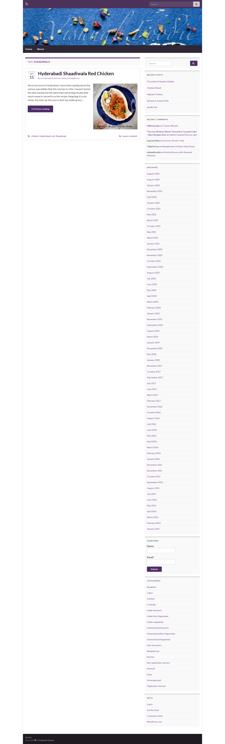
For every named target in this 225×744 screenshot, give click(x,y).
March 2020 (152, 301)
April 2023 (152, 197)
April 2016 (152, 441)
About (40, 48)
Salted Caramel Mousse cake (183, 134)
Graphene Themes (46, 740)
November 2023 (154, 191)
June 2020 (152, 284)
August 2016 (153, 418)
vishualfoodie (46, 78)
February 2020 (154, 307)
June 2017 (152, 389)
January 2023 (153, 202)
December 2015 (154, 464)
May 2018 (151, 354)
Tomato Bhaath (170, 125)
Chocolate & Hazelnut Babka (160, 81)
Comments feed (154, 716)
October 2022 (154, 208)
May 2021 (151, 232)
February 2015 (154, 523)
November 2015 (154, 470)
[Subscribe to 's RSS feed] (26, 3)
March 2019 (152, 336)
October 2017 (154, 371)
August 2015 (153, 488)
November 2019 (154, 319)
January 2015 (153, 529)
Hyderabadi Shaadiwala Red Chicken (76, 73)
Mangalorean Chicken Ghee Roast (178, 146)
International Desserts (158, 627)
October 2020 (154, 261)
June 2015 (152, 499)
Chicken (57, 78)
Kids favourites (154, 645)
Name (150, 546)
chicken (35, 136)
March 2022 (152, 220)
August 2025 (153, 173)
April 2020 (152, 296)
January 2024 (153, 185)
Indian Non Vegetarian (70, 78)
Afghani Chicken (155, 94)
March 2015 (152, 517)
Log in (150, 704)
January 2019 (153, 342)
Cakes (150, 593)
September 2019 (155, 325)
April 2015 (152, 511)
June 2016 (152, 430)
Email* (150, 557)
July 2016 (151, 424)
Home (28, 48)
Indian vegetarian (155, 622)
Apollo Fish (152, 107)
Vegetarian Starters (156, 686)
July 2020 (151, 278)
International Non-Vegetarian (161, 633)
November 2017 (154, 365)
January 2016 (153, 459)
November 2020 (154, 255)
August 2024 (153, 179)
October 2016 (154, 412)
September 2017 (155, 377)
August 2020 (153, 272)
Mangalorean (153, 651)
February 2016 (154, 453)
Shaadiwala (61, 136)
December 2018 (154, 348)
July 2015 (151, 494)
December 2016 (154, 406)
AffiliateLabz (153, 125)
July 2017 (151, 383)
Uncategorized (154, 680)
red (53, 136)
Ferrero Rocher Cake (174, 140)
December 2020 (154, 249)
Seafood (151, 668)
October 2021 (154, 226)
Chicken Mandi (154, 88)
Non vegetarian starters (158, 662)
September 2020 (155, 267)
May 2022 (151, 214)
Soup (149, 674)
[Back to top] (218, 737)
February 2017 (154, 400)
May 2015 (151, 505)
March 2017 (152, 395)
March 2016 (152, 447)
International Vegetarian (159, 639)
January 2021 (153, 243)
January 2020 (153, 313)
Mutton (150, 657)
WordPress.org (154, 721)
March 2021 (152, 237)
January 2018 (153, 360)
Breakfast (151, 587)
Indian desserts (154, 610)
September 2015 (155, 482)
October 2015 (154, 476)
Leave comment (130, 136)
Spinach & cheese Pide (158, 100)
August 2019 (153, 331)
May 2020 (151, 290)
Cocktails (151, 604)
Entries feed (153, 710)
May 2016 (151, 435)
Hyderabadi (45, 136)
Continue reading (40, 109)
